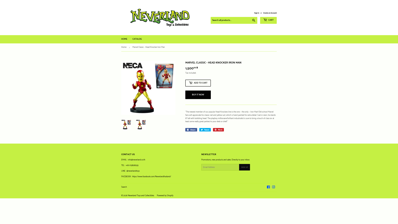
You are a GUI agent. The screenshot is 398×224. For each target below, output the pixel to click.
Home (124, 39)
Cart (271, 20)
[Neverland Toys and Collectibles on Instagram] (273, 187)
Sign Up (244, 167)
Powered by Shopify (165, 195)
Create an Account (270, 13)
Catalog (137, 39)
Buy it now (198, 95)
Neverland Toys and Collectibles (141, 195)
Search (124, 187)
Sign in (256, 13)
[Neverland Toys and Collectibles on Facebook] (268, 187)
